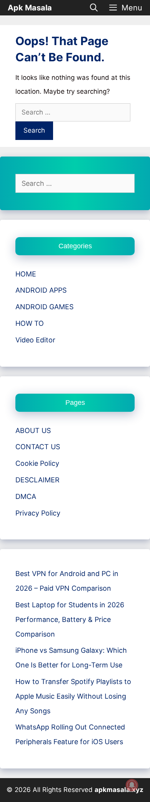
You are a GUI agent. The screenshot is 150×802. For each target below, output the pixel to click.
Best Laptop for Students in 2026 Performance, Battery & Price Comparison (69, 619)
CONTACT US (37, 447)
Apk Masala (30, 7)
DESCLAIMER (37, 480)
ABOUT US (33, 430)
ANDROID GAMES (44, 307)
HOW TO (29, 323)
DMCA (25, 496)
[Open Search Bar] (94, 7)
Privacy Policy (37, 513)
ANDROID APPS (41, 290)
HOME (25, 274)
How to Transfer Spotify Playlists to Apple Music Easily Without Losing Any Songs (73, 696)
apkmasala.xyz (119, 790)
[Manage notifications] (132, 785)
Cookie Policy (37, 463)
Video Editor (35, 340)
